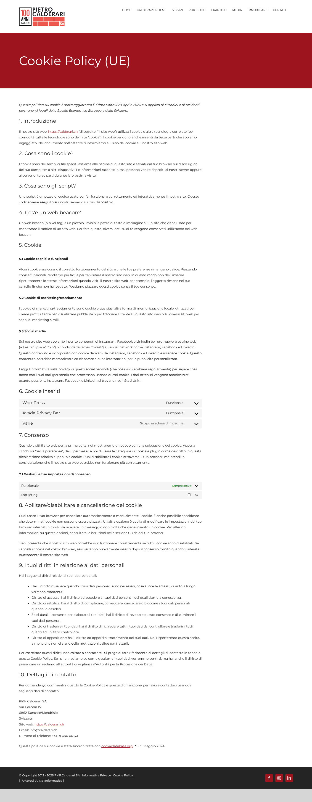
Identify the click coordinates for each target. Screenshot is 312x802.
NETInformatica (50, 780)
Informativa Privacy (96, 775)
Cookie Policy (123, 775)
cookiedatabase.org (117, 746)
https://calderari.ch (63, 132)
